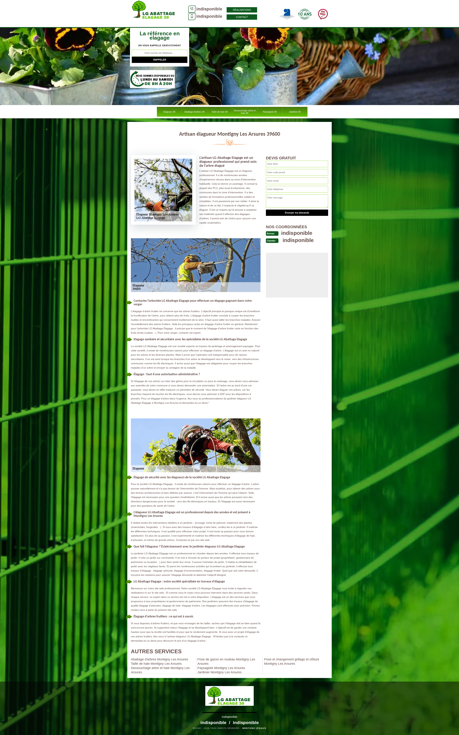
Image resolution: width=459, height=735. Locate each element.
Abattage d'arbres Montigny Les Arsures (159, 659)
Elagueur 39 (169, 112)
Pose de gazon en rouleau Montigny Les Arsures (226, 661)
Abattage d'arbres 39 (194, 112)
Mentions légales (254, 728)
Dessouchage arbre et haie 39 (244, 111)
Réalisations (242, 9)
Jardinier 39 (295, 112)
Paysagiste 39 (270, 112)
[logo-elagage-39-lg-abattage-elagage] (154, 13)
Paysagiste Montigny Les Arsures (221, 668)
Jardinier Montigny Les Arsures (219, 672)
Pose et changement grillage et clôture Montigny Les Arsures (291, 661)
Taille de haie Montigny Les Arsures (156, 663)
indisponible (209, 8)
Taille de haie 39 (220, 112)
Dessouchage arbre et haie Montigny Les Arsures (160, 670)
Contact (242, 17)
